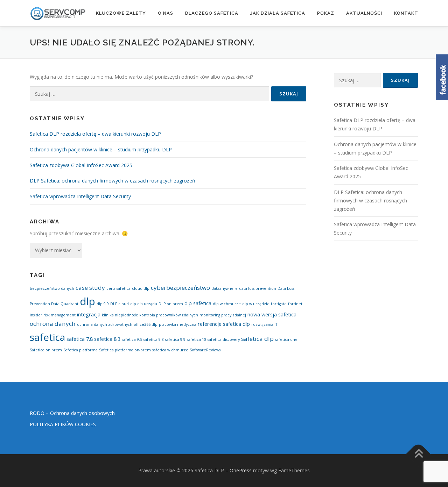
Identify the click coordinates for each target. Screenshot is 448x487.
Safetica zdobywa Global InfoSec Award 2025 (81, 165)
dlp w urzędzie (256, 303)
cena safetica (118, 288)
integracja (88, 314)
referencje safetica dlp (224, 324)
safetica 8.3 (107, 339)
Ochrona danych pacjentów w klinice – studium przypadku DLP (101, 149)
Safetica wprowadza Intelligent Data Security (80, 196)
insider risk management (53, 315)
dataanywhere (224, 288)
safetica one (286, 339)
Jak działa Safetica (277, 13)
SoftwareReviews (205, 350)
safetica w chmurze (170, 350)
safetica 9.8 (154, 339)
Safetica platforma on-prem (125, 350)
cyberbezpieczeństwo (180, 288)
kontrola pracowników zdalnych (168, 315)
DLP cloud (119, 303)
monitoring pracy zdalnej (223, 315)
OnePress (241, 470)
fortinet (295, 303)
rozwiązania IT (264, 324)
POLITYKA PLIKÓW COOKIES (63, 424)
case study (90, 288)
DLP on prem (171, 303)
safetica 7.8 (79, 339)
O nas (165, 13)
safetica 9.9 (175, 339)
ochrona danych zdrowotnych (104, 324)
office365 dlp (146, 324)
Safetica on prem (46, 350)
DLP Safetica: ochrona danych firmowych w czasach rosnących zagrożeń (112, 180)
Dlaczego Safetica (211, 13)
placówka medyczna (177, 324)
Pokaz (325, 13)
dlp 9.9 (103, 303)
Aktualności (364, 13)
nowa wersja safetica (271, 314)
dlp (87, 301)
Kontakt (406, 13)
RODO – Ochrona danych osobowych (72, 413)
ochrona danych (53, 324)
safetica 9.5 (132, 339)
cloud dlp (140, 288)
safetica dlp (257, 339)
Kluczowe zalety (121, 13)
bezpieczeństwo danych (52, 288)
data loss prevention (257, 288)
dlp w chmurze (227, 303)
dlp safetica (197, 303)
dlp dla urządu (143, 303)
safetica (47, 337)
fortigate (279, 303)
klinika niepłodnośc (120, 315)
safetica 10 (196, 339)
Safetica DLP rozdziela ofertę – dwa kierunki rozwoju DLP (95, 133)
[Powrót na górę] (418, 454)
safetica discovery (224, 339)
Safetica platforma (80, 350)
